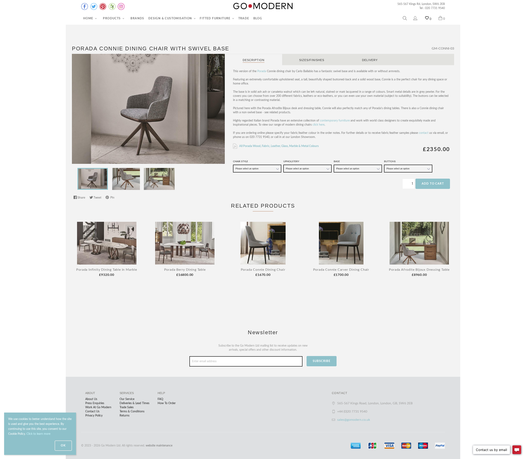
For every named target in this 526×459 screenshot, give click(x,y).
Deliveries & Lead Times (134, 403)
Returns (124, 415)
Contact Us (92, 411)
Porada (261, 71)
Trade (243, 18)
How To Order (167, 403)
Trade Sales (127, 407)
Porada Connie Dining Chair (263, 269)
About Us (91, 399)
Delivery (370, 60)
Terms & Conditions (132, 411)
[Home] (263, 6)
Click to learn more (38, 433)
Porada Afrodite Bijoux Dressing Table (419, 269)
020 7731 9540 (435, 8)
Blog (257, 18)
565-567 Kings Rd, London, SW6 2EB (421, 4)
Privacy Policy (94, 415)
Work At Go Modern (98, 407)
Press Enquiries (94, 403)
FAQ (160, 399)
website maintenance (159, 445)
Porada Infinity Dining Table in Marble (106, 269)
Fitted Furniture (215, 18)
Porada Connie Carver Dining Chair (341, 269)
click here (318, 124)
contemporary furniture (335, 120)
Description (253, 60)
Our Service (127, 399)
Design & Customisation (170, 18)
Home (88, 18)
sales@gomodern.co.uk (353, 419)
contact (423, 133)
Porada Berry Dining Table (185, 269)
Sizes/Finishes (311, 60)
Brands (137, 18)
